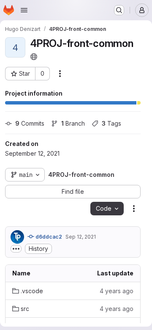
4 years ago (116, 290)
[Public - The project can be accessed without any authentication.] (33, 56)
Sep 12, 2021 (80, 237)
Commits (29, 123)
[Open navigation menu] (24, 10)
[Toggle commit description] (16, 249)
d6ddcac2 (48, 237)
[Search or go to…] (119, 10)
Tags (111, 123)
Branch (73, 123)
